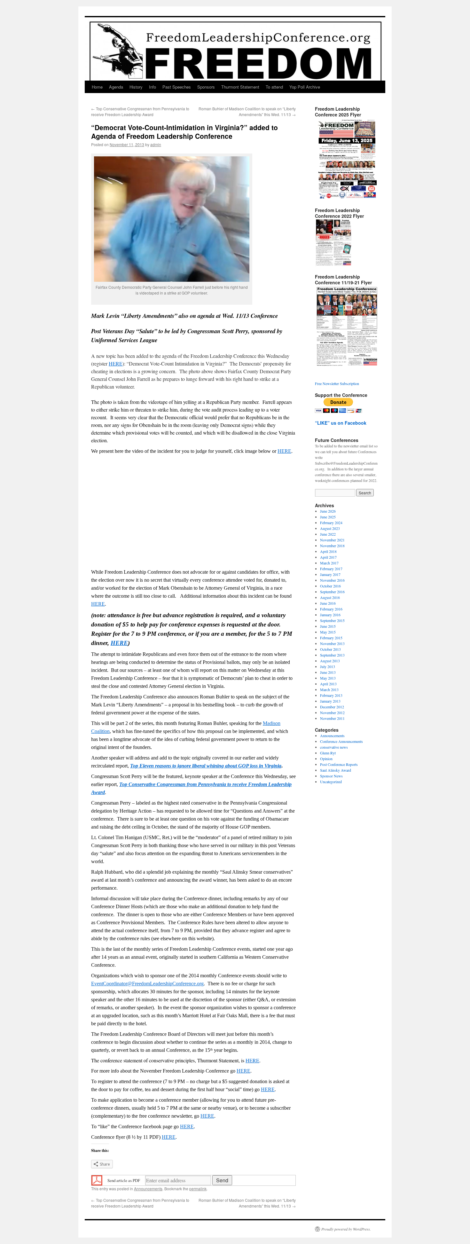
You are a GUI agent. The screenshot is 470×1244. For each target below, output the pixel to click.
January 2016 (330, 614)
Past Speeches (176, 87)
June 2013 (328, 672)
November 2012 (332, 712)
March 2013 (329, 689)
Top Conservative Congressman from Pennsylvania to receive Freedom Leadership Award (140, 111)
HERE (115, 363)
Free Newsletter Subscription (337, 383)
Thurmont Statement (240, 87)
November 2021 (332, 539)
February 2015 (331, 637)
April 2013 (328, 683)
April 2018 (328, 551)
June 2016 (328, 603)
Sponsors (206, 87)
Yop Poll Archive (304, 87)
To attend (274, 87)
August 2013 (330, 660)
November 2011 (332, 718)
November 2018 (332, 545)
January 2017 (330, 574)
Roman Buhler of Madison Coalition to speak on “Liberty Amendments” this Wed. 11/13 (247, 111)
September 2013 (332, 654)
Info (152, 87)
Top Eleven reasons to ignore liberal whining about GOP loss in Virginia (205, 765)
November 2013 (332, 643)
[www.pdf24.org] (96, 1180)
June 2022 (328, 534)
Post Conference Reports (339, 764)
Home (97, 87)
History (136, 87)
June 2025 (328, 516)
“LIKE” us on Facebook (340, 423)
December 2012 (332, 706)
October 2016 (330, 585)
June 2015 (328, 626)
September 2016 (332, 591)
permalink (198, 1188)
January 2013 (330, 701)
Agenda (116, 87)
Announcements (148, 1188)
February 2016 (331, 608)
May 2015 (328, 631)
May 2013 (328, 678)
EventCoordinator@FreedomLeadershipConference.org (147, 983)
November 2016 (332, 580)
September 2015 (332, 620)
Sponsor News (331, 775)
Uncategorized (331, 781)
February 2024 (331, 522)
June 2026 (328, 511)
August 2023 (330, 528)
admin (155, 144)
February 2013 (331, 695)
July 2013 (327, 666)
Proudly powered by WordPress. (346, 1229)
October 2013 (330, 649)
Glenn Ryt (328, 752)
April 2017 (328, 557)
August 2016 (330, 597)
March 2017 (329, 562)
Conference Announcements (341, 741)
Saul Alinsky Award (335, 770)
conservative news (334, 747)
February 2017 (331, 568)
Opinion (326, 758)
